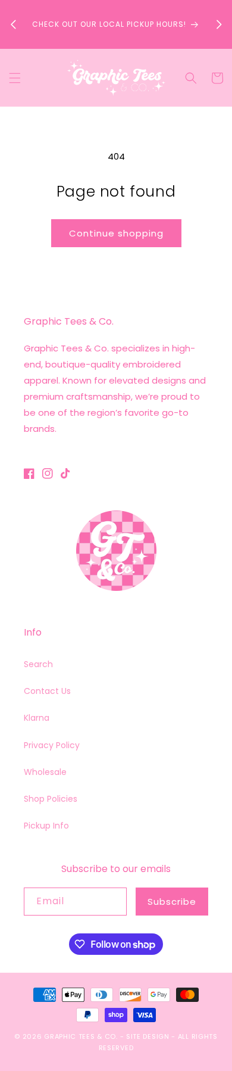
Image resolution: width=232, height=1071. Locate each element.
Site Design (148, 1036)
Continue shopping (116, 233)
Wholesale (45, 772)
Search (38, 664)
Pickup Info (46, 826)
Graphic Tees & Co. (81, 1036)
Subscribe (172, 901)
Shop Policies (50, 799)
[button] (15, 78)
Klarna (36, 718)
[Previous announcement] (13, 24)
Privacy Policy (52, 745)
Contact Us (47, 691)
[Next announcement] (219, 24)
